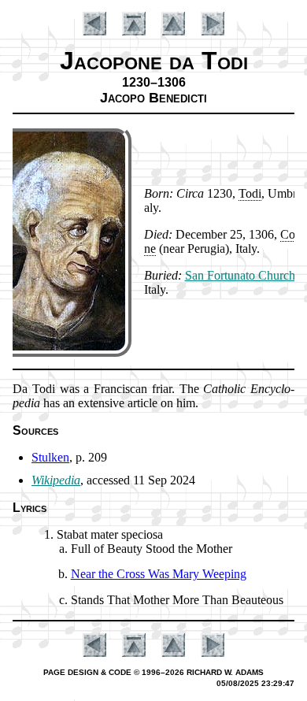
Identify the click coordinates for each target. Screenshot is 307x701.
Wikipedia (55, 480)
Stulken (50, 457)
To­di (250, 193)
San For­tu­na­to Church (240, 275)
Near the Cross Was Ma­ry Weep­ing (158, 573)
